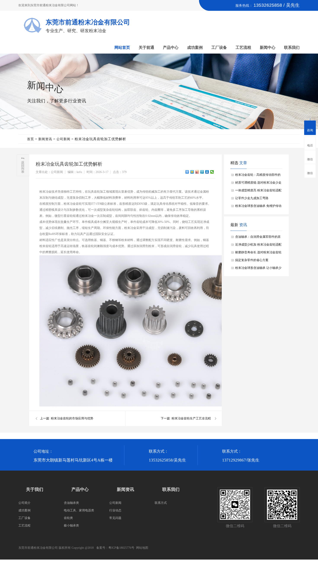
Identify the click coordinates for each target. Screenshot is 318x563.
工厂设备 (219, 47)
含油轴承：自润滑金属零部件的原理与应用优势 (258, 238)
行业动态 (115, 510)
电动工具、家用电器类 (79, 510)
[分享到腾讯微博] (202, 172)
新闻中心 (267, 47)
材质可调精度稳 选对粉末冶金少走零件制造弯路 (258, 184)
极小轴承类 (71, 525)
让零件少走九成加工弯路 (251, 198)
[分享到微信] (212, 172)
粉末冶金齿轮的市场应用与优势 (72, 418)
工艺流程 (243, 47)
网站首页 (122, 47)
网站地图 (142, 547)
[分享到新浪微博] (197, 172)
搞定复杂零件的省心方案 (251, 260)
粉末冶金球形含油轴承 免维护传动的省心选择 (258, 207)
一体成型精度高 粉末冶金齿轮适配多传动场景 (258, 191)
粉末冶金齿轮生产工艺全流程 (191, 418)
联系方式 (161, 502)
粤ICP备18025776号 (121, 547)
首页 (30, 139)
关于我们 (34, 489)
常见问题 (115, 518)
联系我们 (292, 47)
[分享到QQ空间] (192, 172)
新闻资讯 (45, 139)
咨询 (310, 130)
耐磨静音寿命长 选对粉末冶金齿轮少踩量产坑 (258, 253)
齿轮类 (68, 518)
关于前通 (146, 47)
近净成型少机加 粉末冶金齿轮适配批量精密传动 (258, 246)
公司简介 (24, 502)
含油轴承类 (71, 502)
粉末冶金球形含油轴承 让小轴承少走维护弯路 (258, 269)
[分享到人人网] (207, 172)
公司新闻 (63, 139)
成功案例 (195, 47)
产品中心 (170, 47)
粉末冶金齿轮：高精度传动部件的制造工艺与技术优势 (258, 176)
